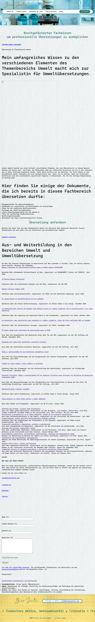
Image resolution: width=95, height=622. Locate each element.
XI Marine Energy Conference (13, 279)
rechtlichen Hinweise (21, 567)
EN (91, 4)
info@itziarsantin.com (10, 478)
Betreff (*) (6, 531)
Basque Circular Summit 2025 (13, 289)
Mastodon (5, 490)
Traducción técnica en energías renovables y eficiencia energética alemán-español (35, 449)
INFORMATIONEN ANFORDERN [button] (11, 45)
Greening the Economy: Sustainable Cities (18, 428)
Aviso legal (61, 618)
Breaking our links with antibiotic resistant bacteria (24, 342)
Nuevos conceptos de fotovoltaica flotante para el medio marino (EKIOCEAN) (32, 267)
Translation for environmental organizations (20, 438)
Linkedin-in (6, 485)
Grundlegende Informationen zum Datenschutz (19, 581)
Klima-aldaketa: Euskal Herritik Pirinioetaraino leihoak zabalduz (28, 418)
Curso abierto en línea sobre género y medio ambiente (23, 399)
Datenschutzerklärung (10, 569)
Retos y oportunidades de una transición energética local (25, 352)
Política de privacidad (41, 618)
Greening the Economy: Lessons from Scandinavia (21, 409)
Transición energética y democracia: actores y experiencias (26, 424)
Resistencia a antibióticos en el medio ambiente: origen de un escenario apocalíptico (37, 414)
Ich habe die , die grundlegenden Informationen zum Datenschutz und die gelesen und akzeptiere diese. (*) (39, 568)
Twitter (5, 496)
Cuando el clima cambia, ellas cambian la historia (22, 363)
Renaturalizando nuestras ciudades (15, 389)
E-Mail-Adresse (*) (9, 524)
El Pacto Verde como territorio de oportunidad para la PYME (26, 330)
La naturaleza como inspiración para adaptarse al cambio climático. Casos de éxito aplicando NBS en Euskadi (46, 320)
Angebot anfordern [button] (9, 237)
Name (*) (5, 517)
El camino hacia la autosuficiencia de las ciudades (23, 299)
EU (86, 4)
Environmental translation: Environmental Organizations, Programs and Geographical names (38, 434)
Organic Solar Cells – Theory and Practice (19, 443)
